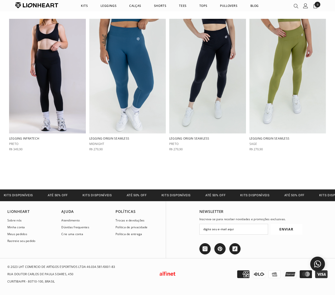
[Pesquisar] (296, 5)
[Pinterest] (220, 248)
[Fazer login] (305, 5)
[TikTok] (235, 248)
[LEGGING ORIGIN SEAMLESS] (127, 76)
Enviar (286, 229)
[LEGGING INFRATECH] (47, 76)
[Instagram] (205, 248)
